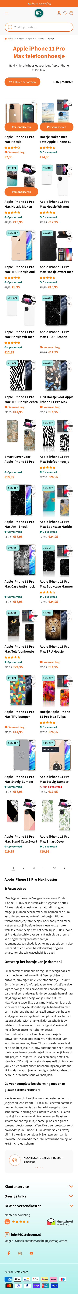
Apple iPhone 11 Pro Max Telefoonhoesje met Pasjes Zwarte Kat (21, 651)
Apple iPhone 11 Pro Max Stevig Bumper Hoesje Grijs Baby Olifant (19, 784)
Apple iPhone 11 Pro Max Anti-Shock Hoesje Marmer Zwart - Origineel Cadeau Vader (21, 531)
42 (54, 868)
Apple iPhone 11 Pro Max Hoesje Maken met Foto (19, 206)
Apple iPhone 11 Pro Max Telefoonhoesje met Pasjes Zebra (54, 461)
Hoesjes (20, 38)
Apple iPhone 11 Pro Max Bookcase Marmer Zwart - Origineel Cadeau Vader (56, 588)
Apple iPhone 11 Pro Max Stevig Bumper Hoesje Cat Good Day (55, 782)
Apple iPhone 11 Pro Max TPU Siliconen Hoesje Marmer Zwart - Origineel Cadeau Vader (56, 342)
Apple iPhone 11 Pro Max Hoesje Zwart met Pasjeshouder (56, 272)
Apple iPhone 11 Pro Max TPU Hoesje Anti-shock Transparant (20, 272)
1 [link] (13, 868)
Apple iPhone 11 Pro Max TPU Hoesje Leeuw (54, 651)
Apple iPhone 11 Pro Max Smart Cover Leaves (54, 841)
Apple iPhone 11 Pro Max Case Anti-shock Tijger (20, 586)
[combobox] (39, 27)
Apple (31, 38)
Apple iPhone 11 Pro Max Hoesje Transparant (19, 142)
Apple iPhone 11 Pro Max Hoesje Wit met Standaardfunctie (19, 337)
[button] (6, 13)
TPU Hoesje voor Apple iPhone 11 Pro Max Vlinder (56, 402)
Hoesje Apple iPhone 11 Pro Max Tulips (55, 714)
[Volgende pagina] (64, 868)
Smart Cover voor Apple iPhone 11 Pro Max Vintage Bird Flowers (19, 463)
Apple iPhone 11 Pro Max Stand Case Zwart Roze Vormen (21, 841)
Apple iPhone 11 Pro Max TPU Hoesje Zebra (21, 399)
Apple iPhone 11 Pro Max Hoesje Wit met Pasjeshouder (54, 206)
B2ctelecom (20, 1272)
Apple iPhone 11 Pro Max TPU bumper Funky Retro (19, 716)
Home (10, 38)
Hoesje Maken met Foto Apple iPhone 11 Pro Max (55, 142)
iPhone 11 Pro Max (45, 38)
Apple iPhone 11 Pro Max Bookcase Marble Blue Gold (56, 526)
